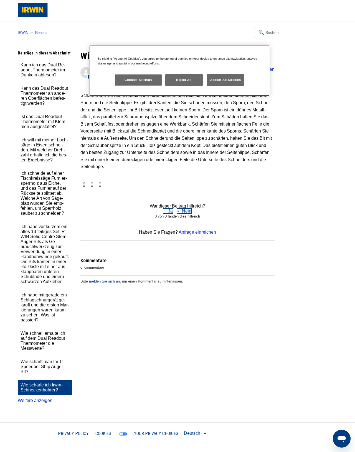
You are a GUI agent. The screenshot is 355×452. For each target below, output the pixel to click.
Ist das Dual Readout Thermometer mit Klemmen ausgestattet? (44, 121)
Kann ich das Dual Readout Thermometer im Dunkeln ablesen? (43, 70)
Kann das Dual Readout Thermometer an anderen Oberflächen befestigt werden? (44, 96)
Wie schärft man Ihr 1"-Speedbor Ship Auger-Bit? (43, 366)
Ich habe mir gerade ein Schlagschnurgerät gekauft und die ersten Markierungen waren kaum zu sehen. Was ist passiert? (45, 307)
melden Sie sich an (104, 281)
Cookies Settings (138, 79)
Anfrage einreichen (197, 232)
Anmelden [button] (322, 10)
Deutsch (192, 433)
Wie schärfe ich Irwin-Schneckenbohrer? (42, 387)
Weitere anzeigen (35, 400)
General (41, 33)
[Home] (33, 15)
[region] (179, 70)
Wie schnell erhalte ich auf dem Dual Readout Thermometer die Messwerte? (43, 341)
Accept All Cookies (225, 79)
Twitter (91, 184)
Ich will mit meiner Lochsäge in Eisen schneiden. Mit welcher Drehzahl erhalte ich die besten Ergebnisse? (44, 150)
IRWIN (23, 33)
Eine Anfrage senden (288, 10)
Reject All (184, 79)
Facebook (83, 184)
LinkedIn (100, 184)
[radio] (168, 211)
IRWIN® (43, 433)
